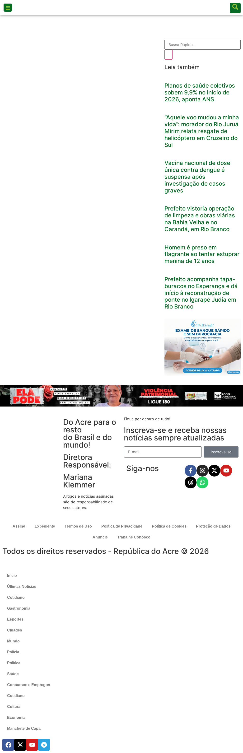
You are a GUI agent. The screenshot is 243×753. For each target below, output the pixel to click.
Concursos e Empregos (28, 685)
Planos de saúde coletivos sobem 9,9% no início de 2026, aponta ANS (199, 92)
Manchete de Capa (24, 728)
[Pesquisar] (168, 55)
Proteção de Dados (213, 526)
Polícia (13, 652)
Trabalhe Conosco (133, 537)
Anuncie (100, 537)
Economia (16, 718)
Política (13, 663)
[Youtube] (226, 471)
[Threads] (190, 482)
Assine (19, 526)
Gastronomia (18, 608)
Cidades (14, 630)
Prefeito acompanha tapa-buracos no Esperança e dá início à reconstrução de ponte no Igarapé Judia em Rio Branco (201, 293)
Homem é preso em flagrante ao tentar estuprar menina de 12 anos (201, 254)
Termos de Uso (78, 526)
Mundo (13, 641)
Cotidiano (16, 597)
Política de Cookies (169, 526)
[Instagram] (202, 471)
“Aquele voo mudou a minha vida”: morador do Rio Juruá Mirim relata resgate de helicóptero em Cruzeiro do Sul (201, 131)
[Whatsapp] (202, 482)
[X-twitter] (214, 471)
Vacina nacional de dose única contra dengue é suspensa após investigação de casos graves (197, 176)
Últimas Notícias (21, 587)
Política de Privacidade (121, 526)
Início (12, 576)
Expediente (45, 526)
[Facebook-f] (190, 471)
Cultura (13, 707)
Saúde (13, 674)
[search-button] (235, 8)
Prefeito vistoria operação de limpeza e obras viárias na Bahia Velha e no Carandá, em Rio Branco (199, 218)
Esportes (15, 619)
